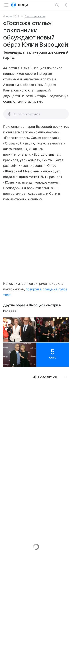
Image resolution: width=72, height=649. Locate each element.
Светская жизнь (35, 16)
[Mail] (13, 5)
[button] (19, 329)
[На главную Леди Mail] (22, 5)
